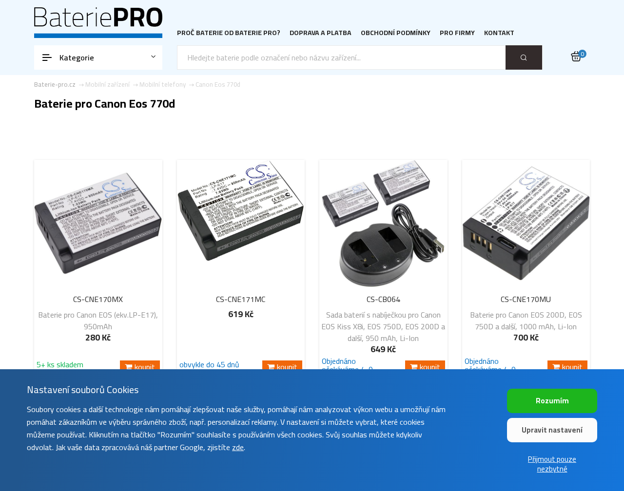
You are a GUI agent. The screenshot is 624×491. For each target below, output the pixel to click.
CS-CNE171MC (240, 299)
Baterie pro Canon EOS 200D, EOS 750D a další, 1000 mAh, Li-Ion (526, 320)
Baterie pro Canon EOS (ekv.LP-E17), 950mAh (98, 320)
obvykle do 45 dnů (209, 366)
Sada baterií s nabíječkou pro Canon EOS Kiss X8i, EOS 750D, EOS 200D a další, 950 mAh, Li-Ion (383, 326)
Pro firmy (457, 33)
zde (238, 447)
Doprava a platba (320, 33)
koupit (145, 367)
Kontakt (499, 33)
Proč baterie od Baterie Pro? (228, 33)
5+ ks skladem (60, 366)
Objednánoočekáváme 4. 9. (348, 365)
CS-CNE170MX (98, 299)
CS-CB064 (383, 299)
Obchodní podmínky (395, 33)
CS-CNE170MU (526, 299)
